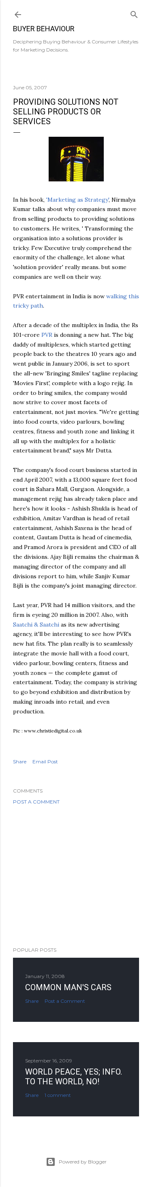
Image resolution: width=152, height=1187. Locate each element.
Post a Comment (36, 802)
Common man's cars (68, 987)
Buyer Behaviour (44, 28)
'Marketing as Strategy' (77, 199)
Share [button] (19, 761)
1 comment (58, 1095)
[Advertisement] (76, 875)
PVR (46, 334)
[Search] (134, 13)
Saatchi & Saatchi (36, 624)
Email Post (45, 761)
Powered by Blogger (83, 1162)
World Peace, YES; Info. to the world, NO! (73, 1076)
